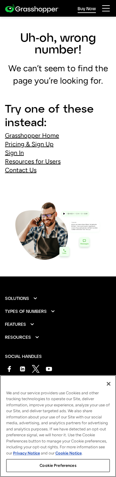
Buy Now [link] (87, 8)
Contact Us (21, 170)
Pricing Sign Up (29, 144)
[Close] (108, 384)
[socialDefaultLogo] (9, 369)
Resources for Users (33, 161)
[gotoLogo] (32, 8)
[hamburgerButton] (106, 8)
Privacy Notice (26, 453)
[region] (58, 426)
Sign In (14, 152)
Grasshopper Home (32, 135)
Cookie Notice (68, 453)
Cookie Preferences (58, 465)
